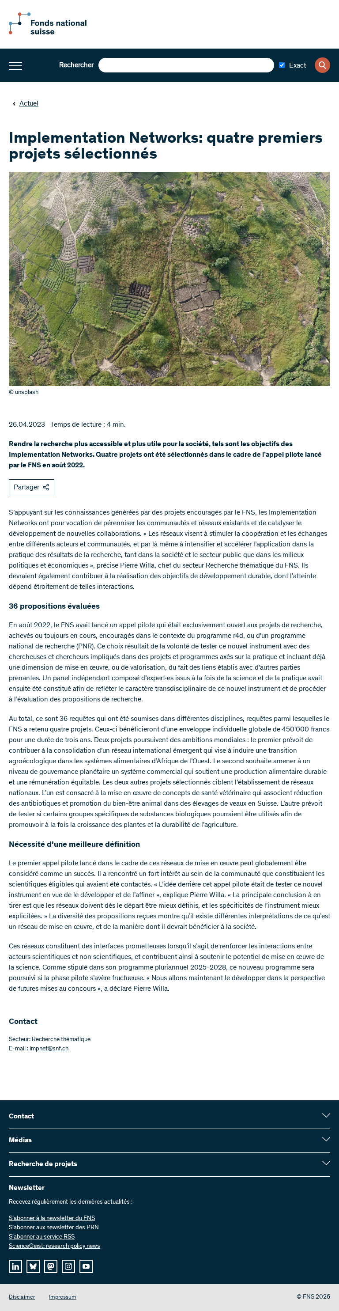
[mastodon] (50, 1266)
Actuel (28, 103)
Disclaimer (22, 1297)
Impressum (62, 1297)
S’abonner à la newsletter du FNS (52, 1219)
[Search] (322, 65)
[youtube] (86, 1266)
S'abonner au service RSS (42, 1237)
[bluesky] (33, 1266)
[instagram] (68, 1266)
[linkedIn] (15, 1266)
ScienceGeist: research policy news (54, 1246)
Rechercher (76, 65)
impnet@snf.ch (49, 1049)
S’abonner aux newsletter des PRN (54, 1228)
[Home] (57, 32)
